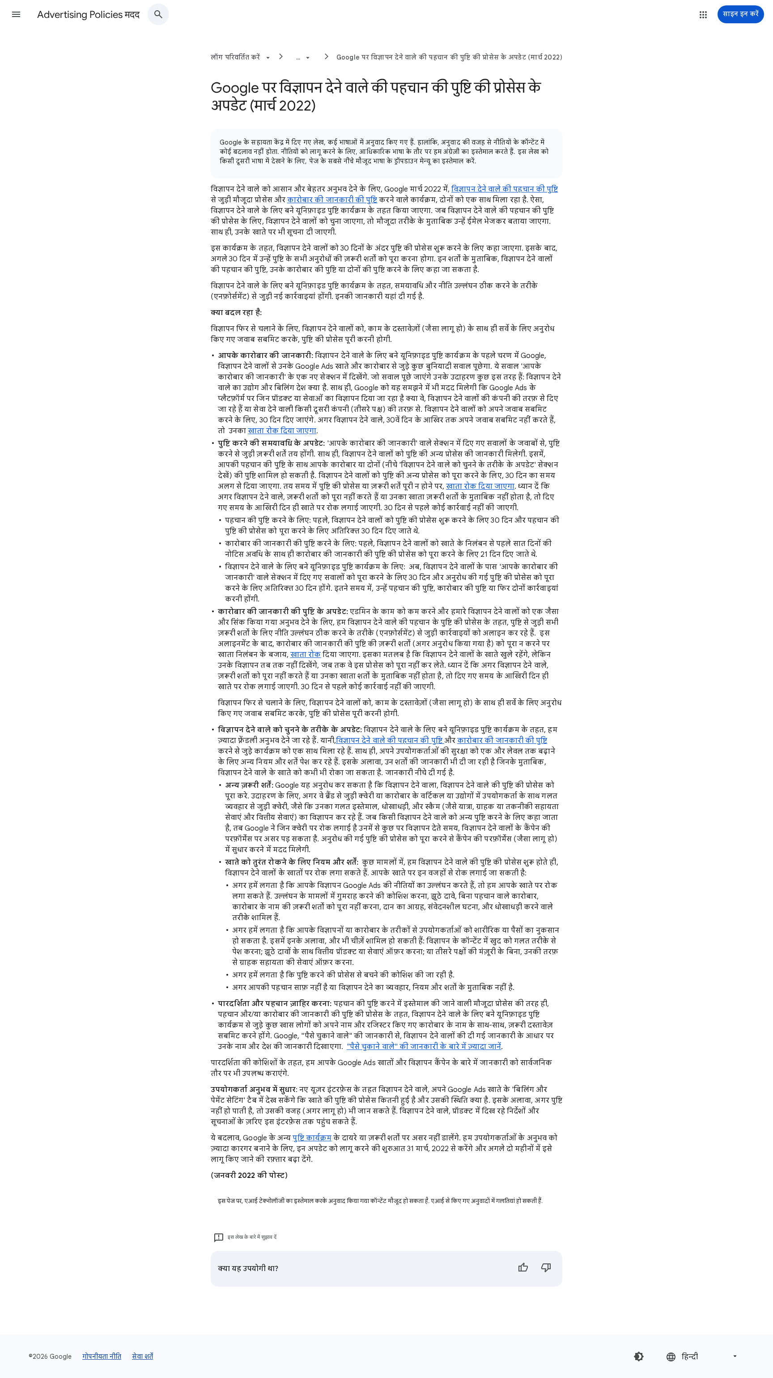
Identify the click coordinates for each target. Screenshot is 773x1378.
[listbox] (702, 1356)
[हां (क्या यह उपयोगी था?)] (523, 1268)
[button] (16, 14)
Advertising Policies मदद (88, 15)
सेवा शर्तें (142, 1356)
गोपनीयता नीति (101, 1356)
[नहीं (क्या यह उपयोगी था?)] (546, 1268)
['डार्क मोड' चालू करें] (639, 1356)
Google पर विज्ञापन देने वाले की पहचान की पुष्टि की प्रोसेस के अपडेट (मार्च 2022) (449, 57)
